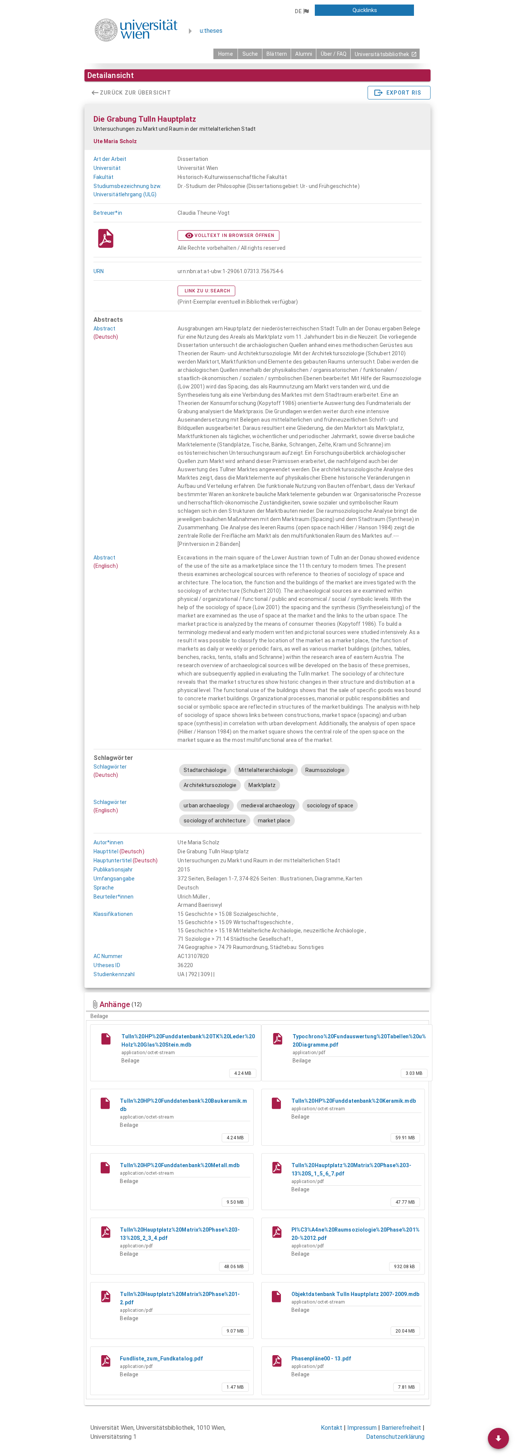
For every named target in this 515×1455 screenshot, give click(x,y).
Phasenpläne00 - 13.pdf (321, 1359)
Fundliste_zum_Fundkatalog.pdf (161, 1359)
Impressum (362, 1427)
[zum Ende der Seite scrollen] (498, 1438)
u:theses (211, 30)
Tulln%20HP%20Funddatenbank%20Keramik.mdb (353, 1101)
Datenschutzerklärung (395, 1436)
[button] (301, 11)
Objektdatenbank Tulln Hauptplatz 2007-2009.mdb (355, 1294)
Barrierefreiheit (401, 1427)
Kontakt (331, 1427)
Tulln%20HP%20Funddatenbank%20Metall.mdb (179, 1165)
